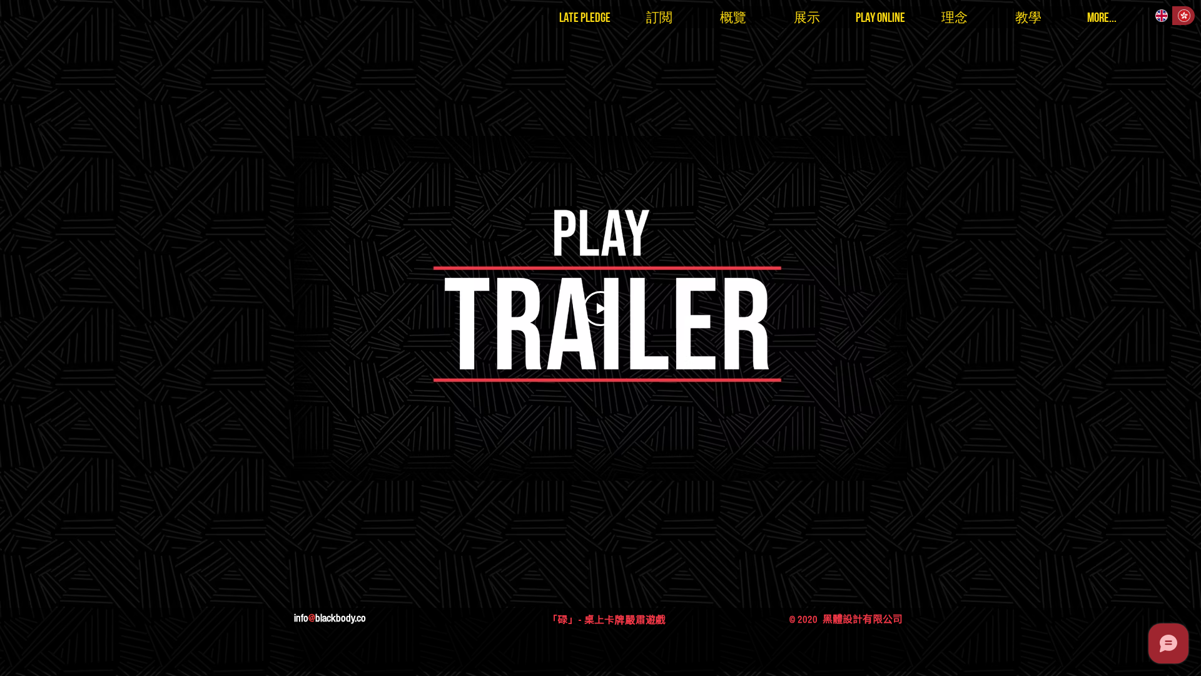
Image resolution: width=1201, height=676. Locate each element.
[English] (1161, 15)
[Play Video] (600, 308)
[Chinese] (1183, 15)
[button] (585, 17)
